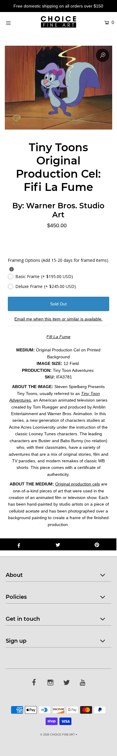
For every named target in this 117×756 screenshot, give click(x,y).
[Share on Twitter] (57, 544)
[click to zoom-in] (102, 55)
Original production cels (77, 484)
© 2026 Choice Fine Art (57, 734)
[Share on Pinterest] (96, 544)
